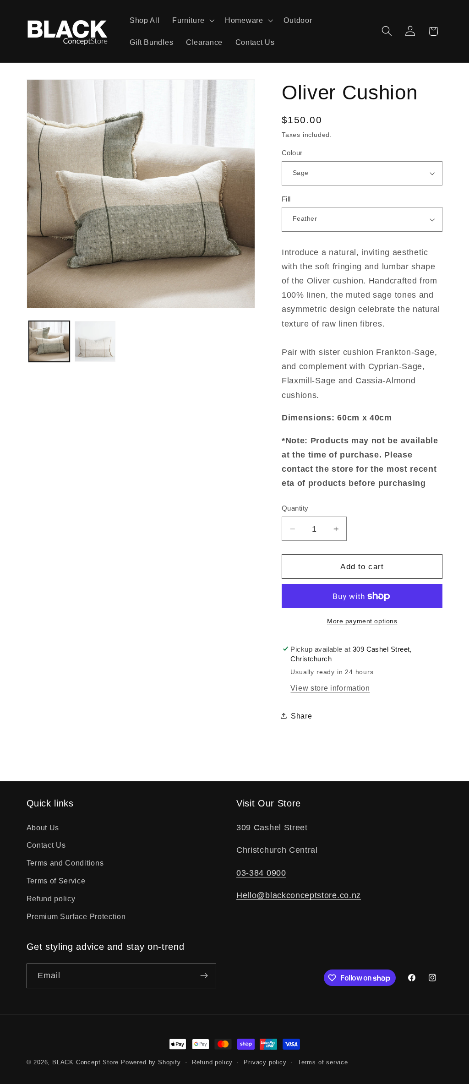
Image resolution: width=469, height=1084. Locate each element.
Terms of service (323, 1062)
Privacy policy (265, 1062)
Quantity (295, 508)
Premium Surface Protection (76, 916)
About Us (43, 827)
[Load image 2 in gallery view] (95, 341)
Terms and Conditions (65, 863)
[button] (192, 20)
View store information (330, 688)
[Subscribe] (204, 976)
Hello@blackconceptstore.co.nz (298, 895)
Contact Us (46, 845)
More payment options (362, 621)
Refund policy (51, 898)
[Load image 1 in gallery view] (49, 341)
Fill (286, 199)
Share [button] (301, 716)
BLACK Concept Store (85, 1062)
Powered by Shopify (151, 1062)
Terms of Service (56, 881)
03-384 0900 (261, 872)
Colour (292, 153)
